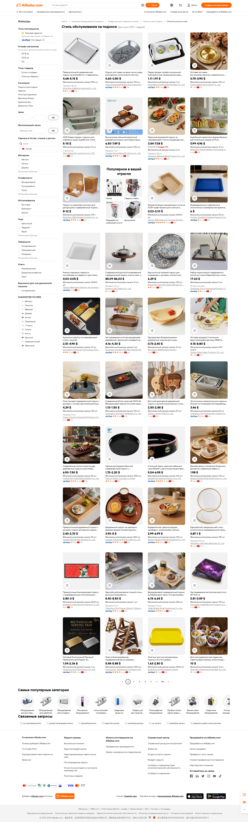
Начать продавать (198, 749)
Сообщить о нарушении (159, 773)
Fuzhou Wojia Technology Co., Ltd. (205, 84)
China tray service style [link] (177, 21)
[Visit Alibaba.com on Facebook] (191, 776)
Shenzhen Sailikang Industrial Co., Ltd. (79, 88)
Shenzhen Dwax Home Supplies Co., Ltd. (208, 669)
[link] (244, 794)
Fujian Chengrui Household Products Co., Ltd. (81, 417)
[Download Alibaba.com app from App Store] (195, 796)
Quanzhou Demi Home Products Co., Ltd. (81, 604)
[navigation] (38, 351)
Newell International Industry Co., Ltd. (164, 478)
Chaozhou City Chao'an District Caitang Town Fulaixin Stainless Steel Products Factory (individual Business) (124, 608)
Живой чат (152, 749)
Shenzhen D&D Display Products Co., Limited (81, 217)
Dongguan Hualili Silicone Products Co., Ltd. (209, 604)
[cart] (181, 5)
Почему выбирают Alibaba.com (36, 743)
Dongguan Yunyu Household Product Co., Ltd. (209, 288)
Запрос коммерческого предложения (123, 752)
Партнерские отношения (201, 765)
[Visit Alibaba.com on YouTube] (214, 776)
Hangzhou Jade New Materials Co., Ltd (207, 543)
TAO (146, 809)
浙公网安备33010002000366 (170, 818)
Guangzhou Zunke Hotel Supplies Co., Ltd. (166, 84)
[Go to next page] (168, 681)
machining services (135, 723)
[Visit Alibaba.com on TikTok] (220, 776)
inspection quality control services (207, 723)
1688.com (94, 809)
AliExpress (83, 809)
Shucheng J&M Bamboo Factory (162, 350)
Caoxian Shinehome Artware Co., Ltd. (79, 539)
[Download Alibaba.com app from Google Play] (216, 796)
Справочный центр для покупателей (165, 743)
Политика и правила (73, 776)
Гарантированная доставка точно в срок (80, 755)
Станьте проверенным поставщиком (207, 760)
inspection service (112, 723)
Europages (165, 809)
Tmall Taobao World (110, 809)
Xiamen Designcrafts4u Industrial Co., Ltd (166, 539)
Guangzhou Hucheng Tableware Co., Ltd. (123, 413)
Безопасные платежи (74, 743)
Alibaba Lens (37, 796)
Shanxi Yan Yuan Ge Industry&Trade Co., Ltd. (166, 285)
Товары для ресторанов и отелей (123, 21)
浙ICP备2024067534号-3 (197, 818)
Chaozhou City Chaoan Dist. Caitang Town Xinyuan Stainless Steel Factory (209, 413)
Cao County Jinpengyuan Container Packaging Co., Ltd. (124, 669)
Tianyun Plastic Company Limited (120, 478)
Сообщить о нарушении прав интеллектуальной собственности (164, 766)
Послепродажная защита (75, 762)
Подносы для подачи (152, 21)
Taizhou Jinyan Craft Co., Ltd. (160, 413)
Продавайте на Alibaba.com (202, 743)
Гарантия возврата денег (75, 749)
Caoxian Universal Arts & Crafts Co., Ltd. (123, 539)
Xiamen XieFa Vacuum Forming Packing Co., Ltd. (166, 220)
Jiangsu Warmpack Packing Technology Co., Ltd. (81, 287)
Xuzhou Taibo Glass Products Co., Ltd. (207, 352)
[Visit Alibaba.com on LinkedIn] (197, 776)
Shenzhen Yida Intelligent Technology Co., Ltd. (209, 149)
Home (64, 21)
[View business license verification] (150, 817)
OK (53, 117)
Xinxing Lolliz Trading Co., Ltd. (118, 288)
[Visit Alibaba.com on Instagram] (208, 776)
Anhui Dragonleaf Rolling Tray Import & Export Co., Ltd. (124, 84)
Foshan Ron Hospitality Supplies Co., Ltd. (81, 478)
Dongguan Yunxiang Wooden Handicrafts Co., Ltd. (124, 350)
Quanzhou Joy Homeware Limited (163, 669)
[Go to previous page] (122, 681)
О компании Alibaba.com (34, 737)
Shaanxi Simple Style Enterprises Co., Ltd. (208, 478)
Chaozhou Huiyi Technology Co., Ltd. (79, 669)
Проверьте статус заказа (201, 754)
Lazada (124, 809)
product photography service (61, 723)
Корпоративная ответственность (37, 754)
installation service (177, 723)
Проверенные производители (120, 746)
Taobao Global (136, 809)
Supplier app (130, 796)
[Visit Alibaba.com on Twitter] (203, 776)
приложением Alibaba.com (170, 796)
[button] (142, 5)
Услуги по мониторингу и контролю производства (80, 769)
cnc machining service (32, 723)
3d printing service (88, 723)
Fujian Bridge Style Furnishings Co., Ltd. (165, 608)
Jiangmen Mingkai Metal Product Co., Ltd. (166, 156)
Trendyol (154, 809)
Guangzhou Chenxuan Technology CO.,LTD (81, 350)
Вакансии (26, 760)
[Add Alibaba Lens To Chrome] (64, 796)
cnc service (156, 723)
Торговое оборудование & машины (87, 21)
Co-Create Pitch (29, 749)
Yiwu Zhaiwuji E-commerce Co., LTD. (79, 153)
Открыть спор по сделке (159, 754)
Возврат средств (156, 760)
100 (162, 682)
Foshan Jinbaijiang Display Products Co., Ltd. (209, 217)
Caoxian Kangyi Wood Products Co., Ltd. (123, 153)
